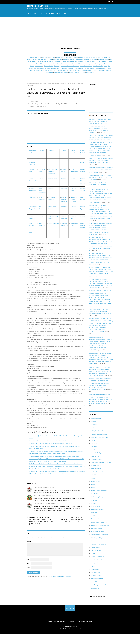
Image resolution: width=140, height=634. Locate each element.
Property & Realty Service (36, 70)
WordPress (65, 628)
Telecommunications (98, 70)
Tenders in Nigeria (69, 626)
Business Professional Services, (87, 57)
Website (29, 568)
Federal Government (54, 61)
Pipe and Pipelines (89, 68)
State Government (87, 70)
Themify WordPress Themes (76, 628)
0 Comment (31, 106)
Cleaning (99, 57)
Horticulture (56, 64)
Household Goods (72, 64)
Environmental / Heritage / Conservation (86, 59)
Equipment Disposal (103, 59)
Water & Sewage (90, 72)
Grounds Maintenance (96, 493)
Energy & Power (57, 59)
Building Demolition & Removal (74, 153)
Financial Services (72, 61)
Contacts (59, 14)
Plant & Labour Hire (100, 68)
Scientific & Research (50, 70)
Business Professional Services (83, 153)
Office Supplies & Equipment (52, 68)
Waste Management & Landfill (77, 72)
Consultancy (30, 59)
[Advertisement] (70, 32)
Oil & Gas (64, 68)
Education (37, 59)
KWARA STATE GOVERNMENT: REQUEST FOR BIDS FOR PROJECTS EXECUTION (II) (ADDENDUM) (101, 170)
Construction (106, 57)
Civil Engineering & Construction (32, 162)
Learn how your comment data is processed (59, 576)
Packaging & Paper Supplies (75, 68)
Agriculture (44, 57)
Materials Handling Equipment (51, 66)
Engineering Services (68, 59)
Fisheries (80, 61)
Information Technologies (85, 64)
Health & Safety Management (44, 64)
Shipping (69, 70)
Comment (29, 542)
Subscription (50, 14)
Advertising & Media (35, 57)
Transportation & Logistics (61, 72)
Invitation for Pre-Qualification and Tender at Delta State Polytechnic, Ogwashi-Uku (50, 443)
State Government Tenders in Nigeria (45, 503)
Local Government (106, 64)
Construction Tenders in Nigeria (37, 84)
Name (28, 559)
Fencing (64, 61)
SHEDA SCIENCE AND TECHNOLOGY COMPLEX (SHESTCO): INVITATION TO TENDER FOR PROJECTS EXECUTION (100, 311)
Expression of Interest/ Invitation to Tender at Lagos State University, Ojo (48, 440)
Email (28, 563)
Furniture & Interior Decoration (98, 61)
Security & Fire (61, 70)
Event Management (96, 468)
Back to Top (70, 609)
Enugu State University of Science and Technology (48, 104)
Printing (109, 68)
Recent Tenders (38, 14)
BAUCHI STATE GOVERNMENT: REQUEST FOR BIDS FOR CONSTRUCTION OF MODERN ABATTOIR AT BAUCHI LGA (101, 160)
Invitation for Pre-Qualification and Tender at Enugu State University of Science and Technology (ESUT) (56, 92)
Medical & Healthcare (86, 66)
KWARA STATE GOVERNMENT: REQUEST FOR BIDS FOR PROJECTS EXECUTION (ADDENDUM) (101, 177)
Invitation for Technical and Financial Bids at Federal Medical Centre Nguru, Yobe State (73, 519)
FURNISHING (64, 104)
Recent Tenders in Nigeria (98, 115)
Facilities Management (42, 61)
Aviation (58, 57)
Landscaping (96, 64)
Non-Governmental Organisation (42, 209)
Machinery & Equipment (36, 66)
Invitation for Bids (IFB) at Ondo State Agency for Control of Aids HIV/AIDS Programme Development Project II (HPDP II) (40, 520)
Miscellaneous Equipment (100, 66)
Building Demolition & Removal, (69, 57)
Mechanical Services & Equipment (70, 66)
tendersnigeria (34, 101)
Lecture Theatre (76, 104)
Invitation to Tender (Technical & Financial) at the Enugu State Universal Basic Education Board (54, 456)
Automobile (52, 57)
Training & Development (97, 578)
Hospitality (63, 64)
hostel (69, 104)
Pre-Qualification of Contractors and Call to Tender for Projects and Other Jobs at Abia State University (56, 464)
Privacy (66, 14)
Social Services (77, 70)
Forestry (87, 61)
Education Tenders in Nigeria (57, 84)
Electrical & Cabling (46, 59)
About (30, 14)
